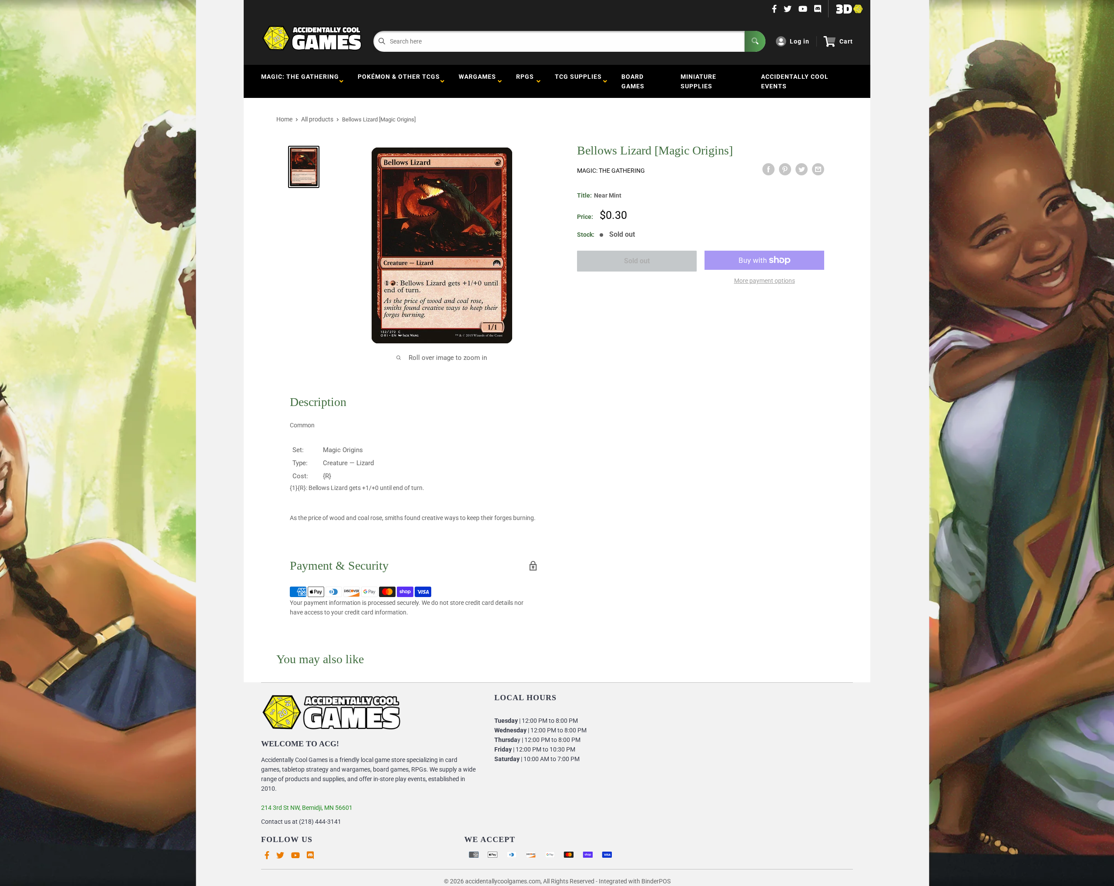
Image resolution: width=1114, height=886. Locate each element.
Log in (799, 41)
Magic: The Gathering (300, 81)
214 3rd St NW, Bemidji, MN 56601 (306, 807)
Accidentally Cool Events (795, 81)
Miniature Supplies (698, 81)
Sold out (637, 261)
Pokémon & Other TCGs (399, 81)
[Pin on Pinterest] (785, 169)
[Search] (755, 41)
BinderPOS (656, 881)
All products (317, 119)
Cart (846, 41)
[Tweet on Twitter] (801, 169)
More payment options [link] (764, 280)
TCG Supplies (578, 81)
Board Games (632, 81)
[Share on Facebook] (768, 169)
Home (284, 119)
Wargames (477, 81)
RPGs (525, 81)
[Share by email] (818, 169)
